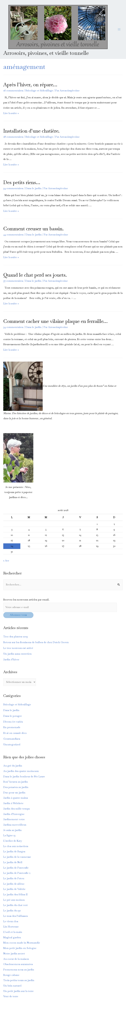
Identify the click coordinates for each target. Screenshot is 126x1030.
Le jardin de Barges (14, 851)
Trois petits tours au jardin (18, 980)
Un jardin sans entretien (17, 653)
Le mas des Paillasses (15, 916)
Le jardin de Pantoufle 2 (16, 873)
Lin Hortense (11, 926)
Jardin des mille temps (16, 808)
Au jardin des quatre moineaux (21, 771)
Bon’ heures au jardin (15, 781)
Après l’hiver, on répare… (30, 84)
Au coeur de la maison (16, 959)
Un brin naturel (12, 985)
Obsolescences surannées (18, 964)
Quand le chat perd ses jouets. (35, 275)
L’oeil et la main (12, 932)
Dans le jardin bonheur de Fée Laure (24, 776)
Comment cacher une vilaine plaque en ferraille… (55, 321)
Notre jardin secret (14, 953)
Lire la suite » (11, 113)
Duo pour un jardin (14, 792)
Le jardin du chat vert (15, 905)
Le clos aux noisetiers (15, 846)
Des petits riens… (21, 182)
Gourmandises (11, 738)
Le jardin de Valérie (14, 889)
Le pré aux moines (14, 900)
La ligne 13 (9, 835)
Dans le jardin (33, 188)
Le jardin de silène (13, 883)
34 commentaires (13, 188)
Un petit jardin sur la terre (18, 991)
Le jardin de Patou (13, 878)
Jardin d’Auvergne (13, 814)
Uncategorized (11, 744)
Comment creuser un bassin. (33, 228)
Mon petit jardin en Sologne (19, 948)
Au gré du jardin (12, 765)
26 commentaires (13, 90)
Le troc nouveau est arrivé (18, 648)
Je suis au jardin (12, 830)
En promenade (11, 727)
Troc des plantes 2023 (15, 636)
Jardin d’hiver (11, 659)
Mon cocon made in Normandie (21, 942)
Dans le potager (12, 716)
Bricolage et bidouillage (39, 90)
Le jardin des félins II (15, 894)
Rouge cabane (11, 975)
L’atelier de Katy (12, 840)
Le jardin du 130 (12, 910)
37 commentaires (13, 281)
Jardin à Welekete (13, 803)
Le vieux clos (10, 921)
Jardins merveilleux (14, 824)
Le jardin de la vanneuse (17, 857)
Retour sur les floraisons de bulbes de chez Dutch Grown (36, 642)
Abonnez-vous (18, 615)
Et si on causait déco (15, 733)
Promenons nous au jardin (18, 969)
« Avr (6, 560)
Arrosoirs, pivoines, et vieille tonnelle (46, 53)
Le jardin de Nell (12, 862)
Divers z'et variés (13, 721)
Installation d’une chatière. (31, 131)
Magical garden (12, 937)
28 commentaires (13, 136)
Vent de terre (10, 996)
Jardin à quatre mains (15, 797)
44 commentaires (13, 234)
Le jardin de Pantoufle (16, 867)
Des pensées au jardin (15, 787)
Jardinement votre (14, 819)
